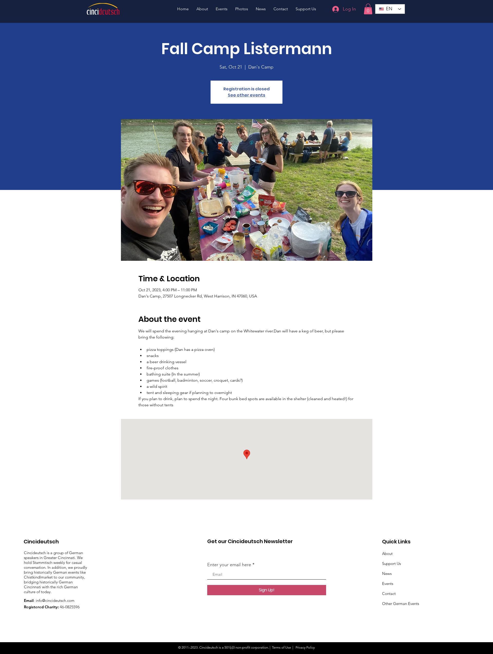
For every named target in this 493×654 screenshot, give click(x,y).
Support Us (391, 563)
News (387, 573)
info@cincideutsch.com (55, 600)
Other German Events (400, 603)
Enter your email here (229, 564)
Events (387, 583)
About (387, 553)
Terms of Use (281, 647)
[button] (368, 9)
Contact (389, 593)
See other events (246, 95)
